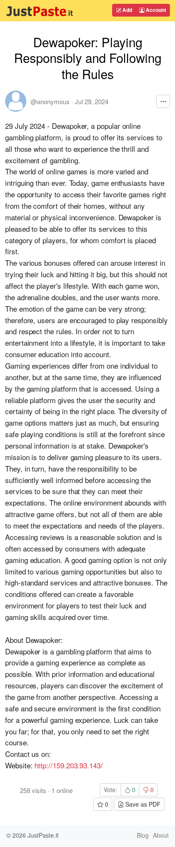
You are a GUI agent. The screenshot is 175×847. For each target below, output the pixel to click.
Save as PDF (142, 804)
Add (126, 10)
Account (155, 10)
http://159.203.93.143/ (68, 765)
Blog (143, 835)
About (161, 835)
